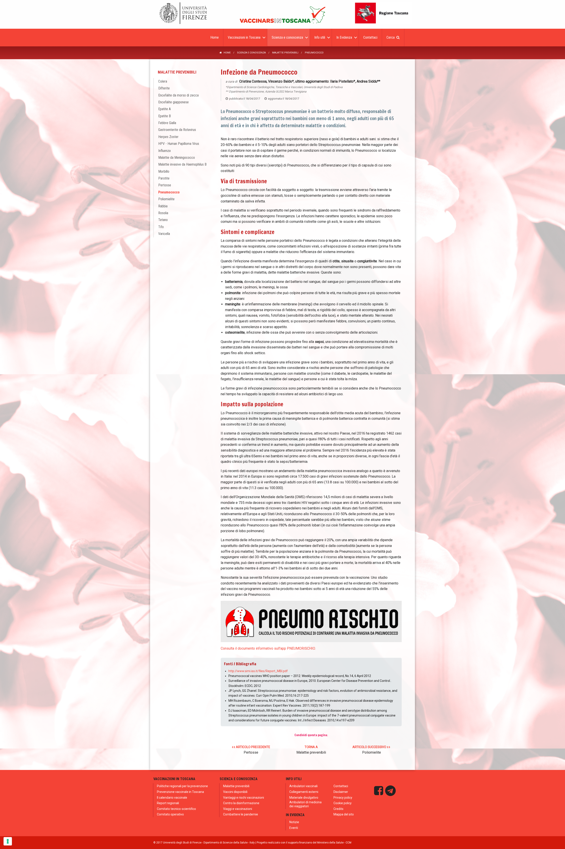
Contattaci (340, 786)
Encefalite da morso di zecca (178, 95)
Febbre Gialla (167, 123)
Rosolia (163, 213)
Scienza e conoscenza (251, 52)
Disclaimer (340, 792)
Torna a (311, 750)
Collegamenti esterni (303, 792)
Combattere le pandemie (240, 814)
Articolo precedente (252, 750)
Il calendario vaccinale (172, 797)
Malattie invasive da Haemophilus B (182, 164)
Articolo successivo (369, 750)
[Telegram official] (390, 790)
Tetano (163, 220)
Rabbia (163, 206)
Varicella (164, 234)
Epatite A (164, 109)
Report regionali (168, 803)
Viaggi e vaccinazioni (237, 809)
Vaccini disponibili (235, 792)
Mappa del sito (343, 814)
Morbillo (163, 171)
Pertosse (164, 185)
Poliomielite (166, 199)
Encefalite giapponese (173, 102)
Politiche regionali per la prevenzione (182, 786)
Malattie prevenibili (285, 52)
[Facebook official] (378, 790)
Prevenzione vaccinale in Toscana (180, 792)
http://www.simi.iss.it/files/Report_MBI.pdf (258, 671)
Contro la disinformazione (241, 803)
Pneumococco (169, 192)
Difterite (164, 88)
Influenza (164, 151)
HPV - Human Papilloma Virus (178, 144)
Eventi (293, 828)
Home (227, 52)
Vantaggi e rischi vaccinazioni (243, 797)
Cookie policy (342, 803)
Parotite (164, 178)
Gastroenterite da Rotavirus (177, 130)
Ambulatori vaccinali (303, 786)
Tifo (161, 227)
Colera (162, 81)
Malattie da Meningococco (176, 157)
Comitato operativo (170, 814)
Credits (338, 809)
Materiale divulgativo (303, 797)
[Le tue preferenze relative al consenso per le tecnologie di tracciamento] (8, 841)
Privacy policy (342, 797)
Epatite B (164, 116)
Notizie (294, 822)
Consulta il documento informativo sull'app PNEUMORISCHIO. (268, 648)
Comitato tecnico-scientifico (176, 809)
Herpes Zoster (168, 137)
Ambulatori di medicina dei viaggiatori (305, 804)
